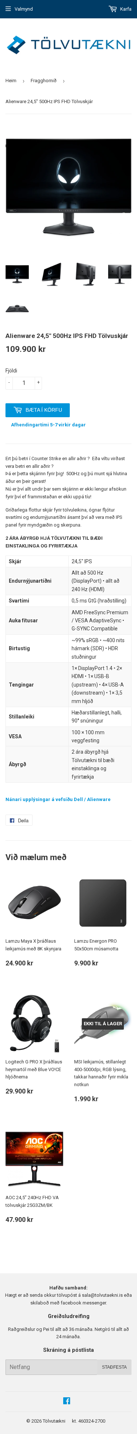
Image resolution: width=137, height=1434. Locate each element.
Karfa (125, 9)
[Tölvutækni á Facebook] (67, 1402)
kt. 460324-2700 (88, 1421)
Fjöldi (11, 371)
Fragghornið (44, 80)
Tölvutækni (54, 1421)
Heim (10, 80)
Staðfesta (114, 1367)
